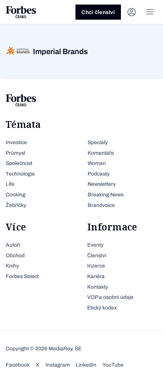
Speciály (98, 142)
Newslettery (102, 184)
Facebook (18, 365)
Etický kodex (102, 308)
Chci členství (98, 12)
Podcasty (99, 174)
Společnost (19, 163)
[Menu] (149, 12)
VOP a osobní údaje (110, 297)
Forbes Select (22, 276)
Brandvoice (101, 205)
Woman (97, 163)
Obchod (15, 255)
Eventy (95, 245)
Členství (96, 255)
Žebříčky (16, 205)
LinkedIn (86, 365)
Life (10, 184)
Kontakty (97, 287)
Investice (16, 142)
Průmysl (15, 153)
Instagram (57, 365)
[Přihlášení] (131, 12)
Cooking (15, 194)
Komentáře (101, 153)
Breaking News (106, 194)
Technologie (20, 174)
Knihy (12, 266)
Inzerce (96, 266)
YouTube (113, 365)
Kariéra (96, 276)
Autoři (13, 245)
